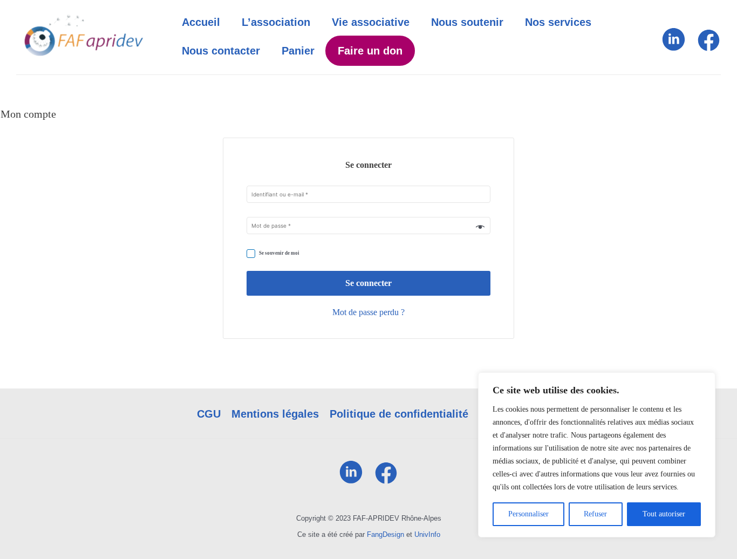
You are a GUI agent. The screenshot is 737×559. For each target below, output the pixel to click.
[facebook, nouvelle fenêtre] (708, 50)
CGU (209, 414)
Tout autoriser (664, 514)
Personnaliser (528, 514)
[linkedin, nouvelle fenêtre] (673, 50)
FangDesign (385, 534)
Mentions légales (275, 414)
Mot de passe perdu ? (368, 312)
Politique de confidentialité (399, 414)
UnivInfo (427, 534)
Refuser (595, 514)
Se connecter (368, 283)
